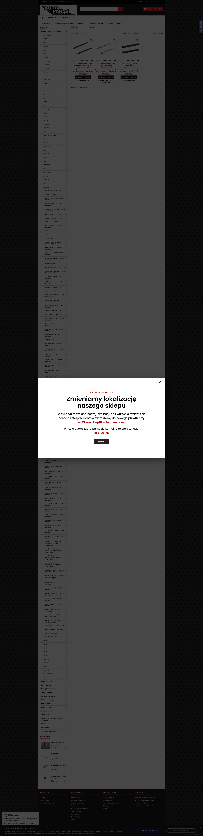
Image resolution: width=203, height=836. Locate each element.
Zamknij (102, 441)
